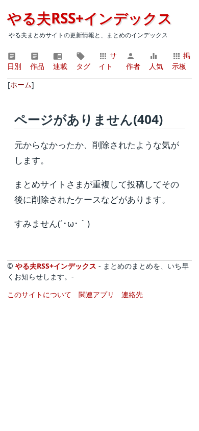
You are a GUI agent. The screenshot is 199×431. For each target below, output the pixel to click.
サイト (107, 61)
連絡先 (132, 294)
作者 (133, 66)
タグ (83, 66)
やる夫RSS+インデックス (89, 18)
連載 (60, 66)
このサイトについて (39, 294)
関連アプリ (96, 294)
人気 (156, 66)
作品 (37, 66)
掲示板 (181, 61)
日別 (14, 66)
